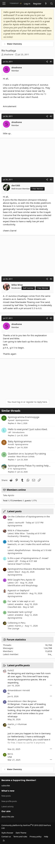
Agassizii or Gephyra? (18, 590)
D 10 (10, 468)
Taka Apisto (8, 495)
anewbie (11, 456)
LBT (9, 432)
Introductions (18, 432)
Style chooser (7, 832)
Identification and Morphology (23, 585)
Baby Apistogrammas (20, 441)
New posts (6, 795)
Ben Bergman (30, 701)
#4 (51, 279)
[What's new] (46, 3)
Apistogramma (22, 420)
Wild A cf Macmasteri (18, 530)
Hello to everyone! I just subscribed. (28, 429)
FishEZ (11, 670)
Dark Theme (21, 832)
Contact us (6, 836)
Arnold (11, 444)
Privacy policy (36, 836)
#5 (51, 318)
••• (51, 685)
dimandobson (14, 690)
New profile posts (9, 801)
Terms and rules (20, 836)
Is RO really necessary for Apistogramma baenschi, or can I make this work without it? (29, 544)
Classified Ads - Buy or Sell (21, 607)
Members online (16, 489)
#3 (51, 179)
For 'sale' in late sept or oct (21, 601)
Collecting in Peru (16, 622)
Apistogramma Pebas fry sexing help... (29, 465)
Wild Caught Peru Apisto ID (21, 579)
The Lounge (13, 628)
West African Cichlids (25, 456)
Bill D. (10, 754)
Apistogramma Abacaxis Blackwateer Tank (29, 568)
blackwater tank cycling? (20, 611)
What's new (7, 790)
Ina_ (50, 654)
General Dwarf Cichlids (19, 563)
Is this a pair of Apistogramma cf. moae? (28, 558)
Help (46, 836)
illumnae (22, 724)
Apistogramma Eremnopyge (23, 417)
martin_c (12, 724)
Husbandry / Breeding (18, 536)
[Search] (51, 3)
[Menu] (4, 3)
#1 (51, 61)
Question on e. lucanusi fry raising (27, 453)
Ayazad (11, 420)
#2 (51, 116)
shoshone (8, 54)
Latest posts (14, 511)
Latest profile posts (18, 665)
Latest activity (7, 806)
